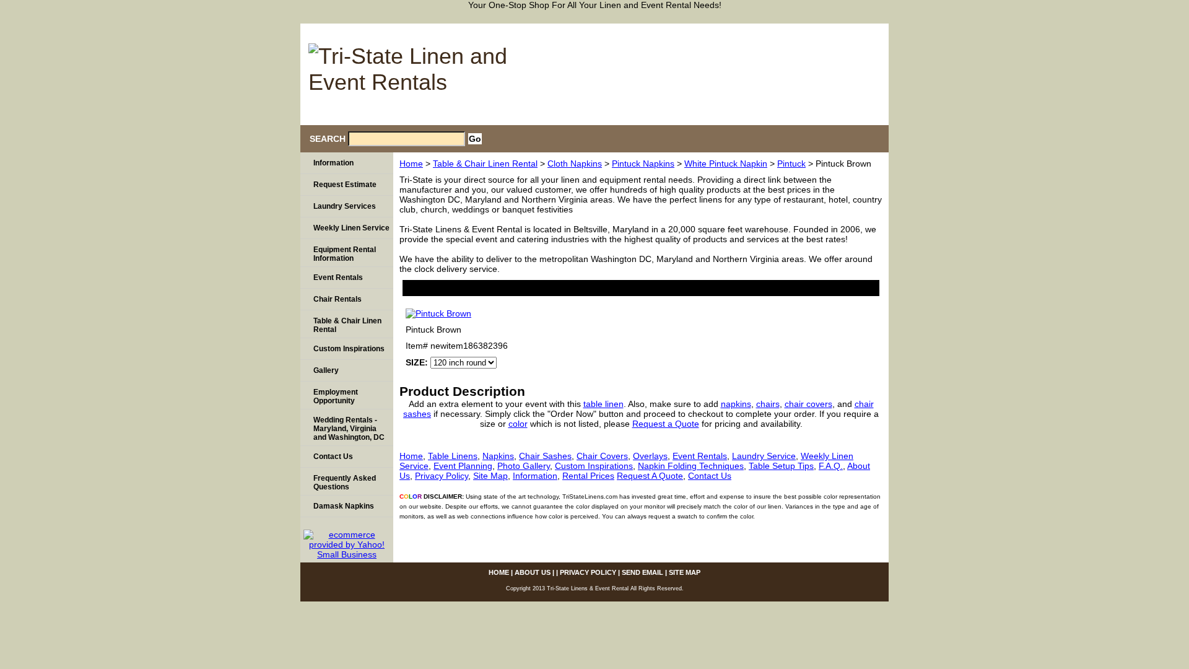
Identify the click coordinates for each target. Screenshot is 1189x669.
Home (411, 163)
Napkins (498, 456)
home (616, 29)
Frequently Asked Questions (344, 482)
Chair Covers (602, 456)
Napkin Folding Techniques (691, 466)
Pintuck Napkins (643, 163)
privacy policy (733, 29)
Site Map (490, 476)
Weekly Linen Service (351, 228)
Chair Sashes (545, 456)
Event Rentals (700, 456)
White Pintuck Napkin (725, 163)
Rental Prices (588, 476)
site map (858, 29)
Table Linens (452, 456)
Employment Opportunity (335, 396)
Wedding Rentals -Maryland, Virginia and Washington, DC (349, 429)
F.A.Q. (831, 466)
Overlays (650, 456)
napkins (736, 404)
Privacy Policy (441, 476)
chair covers (808, 404)
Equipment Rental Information (344, 254)
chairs (768, 404)
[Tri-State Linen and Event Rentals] (408, 70)
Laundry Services (344, 206)
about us (666, 29)
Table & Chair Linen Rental (485, 163)
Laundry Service (764, 456)
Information (535, 476)
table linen (603, 404)
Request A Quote (650, 476)
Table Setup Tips (781, 466)
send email (800, 29)
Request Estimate (345, 184)
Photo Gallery (523, 466)
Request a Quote (665, 424)
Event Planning (462, 466)
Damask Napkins (343, 506)
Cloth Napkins (574, 163)
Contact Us (709, 476)
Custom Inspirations (594, 466)
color (518, 424)
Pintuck (791, 163)
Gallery (326, 370)
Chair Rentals (337, 299)
